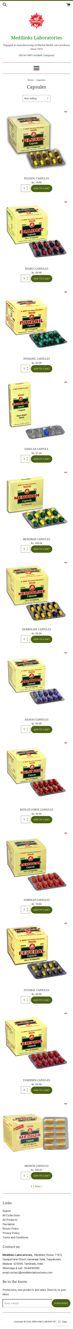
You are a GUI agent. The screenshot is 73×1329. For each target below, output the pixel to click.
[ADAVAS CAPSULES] (36, 682)
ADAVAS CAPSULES (36, 719)
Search (7, 1211)
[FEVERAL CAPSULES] (36, 952)
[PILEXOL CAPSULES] (36, 141)
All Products (10, 1219)
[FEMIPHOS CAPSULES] (36, 1043)
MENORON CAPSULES (36, 539)
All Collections (11, 1215)
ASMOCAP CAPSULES (37, 900)
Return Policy (11, 1228)
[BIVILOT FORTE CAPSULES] (36, 772)
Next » (38, 1186)
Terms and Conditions (15, 1237)
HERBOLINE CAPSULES (36, 629)
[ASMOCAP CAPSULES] (36, 862)
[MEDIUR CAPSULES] (36, 1130)
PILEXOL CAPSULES (36, 178)
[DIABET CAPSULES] (36, 231)
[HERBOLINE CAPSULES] (36, 592)
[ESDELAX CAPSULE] (36, 411)
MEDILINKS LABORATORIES (45, 1321)
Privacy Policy (11, 1233)
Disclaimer (9, 1224)
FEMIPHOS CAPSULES (36, 1080)
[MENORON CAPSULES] (36, 502)
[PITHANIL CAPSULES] (36, 321)
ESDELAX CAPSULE (36, 449)
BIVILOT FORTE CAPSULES (36, 809)
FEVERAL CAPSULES (36, 990)
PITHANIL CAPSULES (36, 358)
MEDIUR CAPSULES (36, 1166)
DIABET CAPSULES (36, 268)
